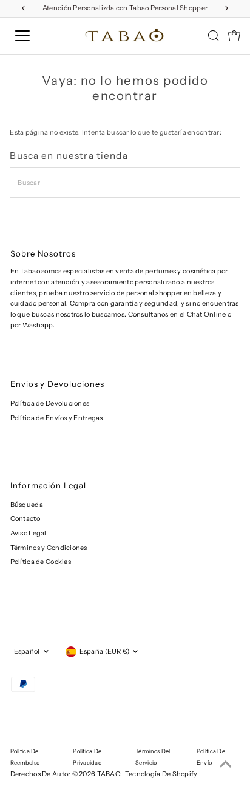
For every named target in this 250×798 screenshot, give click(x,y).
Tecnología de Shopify (161, 774)
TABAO (108, 774)
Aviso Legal (28, 533)
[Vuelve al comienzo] (226, 765)
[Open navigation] (34, 36)
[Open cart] (234, 35)
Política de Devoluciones (50, 403)
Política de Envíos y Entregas (56, 418)
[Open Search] (213, 35)
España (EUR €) (104, 651)
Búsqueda (26, 504)
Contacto (25, 518)
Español (27, 651)
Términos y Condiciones (48, 547)
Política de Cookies (40, 561)
